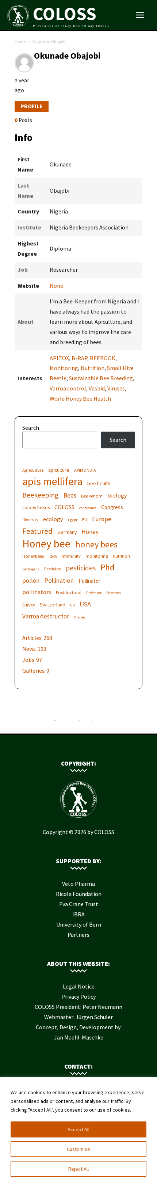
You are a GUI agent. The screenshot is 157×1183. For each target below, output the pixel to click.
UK (72, 605)
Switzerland (52, 604)
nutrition (121, 556)
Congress (112, 507)
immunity (71, 556)
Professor (94, 592)
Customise (78, 1149)
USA (85, 604)
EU (84, 519)
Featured (37, 531)
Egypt (72, 520)
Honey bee (46, 543)
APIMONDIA (85, 470)
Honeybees (33, 556)
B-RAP (79, 358)
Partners (78, 934)
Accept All (78, 1129)
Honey (90, 532)
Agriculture (32, 470)
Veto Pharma (78, 883)
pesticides (81, 568)
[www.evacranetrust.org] (67, 722)
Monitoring (64, 368)
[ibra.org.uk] (103, 722)
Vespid (97, 388)
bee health (98, 483)
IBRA (53, 556)
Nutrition (92, 368)
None (56, 285)
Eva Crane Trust (78, 904)
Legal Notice (79, 986)
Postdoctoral (68, 592)
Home (20, 41)
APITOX (59, 358)
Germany (67, 532)
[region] (78, 1130)
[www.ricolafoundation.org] (55, 722)
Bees (70, 495)
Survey (28, 605)
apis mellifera (52, 481)
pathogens (30, 569)
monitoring (96, 556)
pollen (30, 581)
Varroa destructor (45, 616)
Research (113, 592)
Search (30, 427)
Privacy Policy (78, 996)
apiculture (58, 470)
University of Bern (78, 924)
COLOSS (64, 507)
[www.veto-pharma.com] (79, 722)
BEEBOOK (102, 358)
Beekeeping (40, 495)
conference (87, 508)
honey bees (96, 544)
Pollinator (89, 580)
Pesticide (52, 568)
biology (117, 495)
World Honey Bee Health (80, 398)
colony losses (36, 507)
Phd (107, 567)
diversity (30, 519)
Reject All (78, 1169)
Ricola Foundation (79, 893)
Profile (31, 106)
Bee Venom (92, 496)
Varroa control (68, 388)
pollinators (36, 592)
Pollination (59, 580)
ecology (53, 519)
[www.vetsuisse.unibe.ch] (91, 722)
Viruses (116, 388)
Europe (101, 519)
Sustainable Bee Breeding (101, 378)
